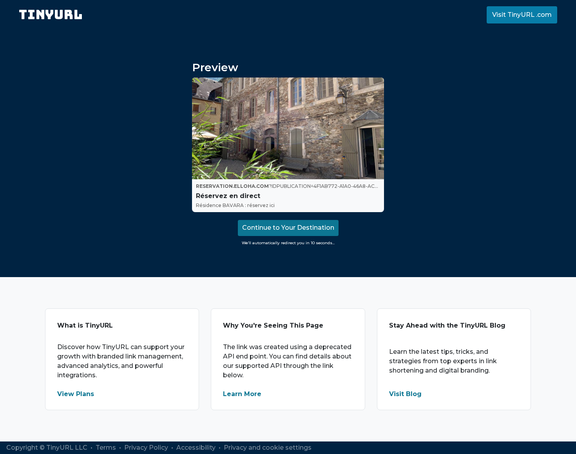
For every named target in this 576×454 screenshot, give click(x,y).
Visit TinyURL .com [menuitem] (522, 14)
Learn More (242, 394)
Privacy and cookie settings (268, 447)
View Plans (75, 394)
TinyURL (51, 14)
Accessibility (196, 447)
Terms (107, 447)
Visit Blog (405, 394)
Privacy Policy (147, 447)
